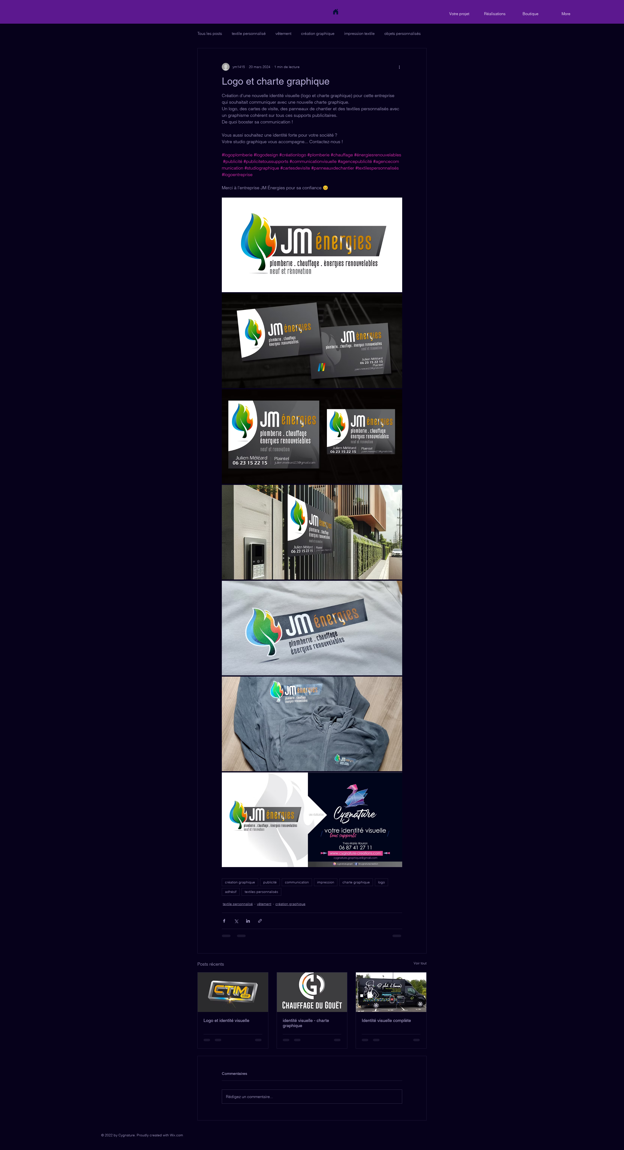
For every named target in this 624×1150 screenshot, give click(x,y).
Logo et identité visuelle (226, 1020)
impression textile (359, 33)
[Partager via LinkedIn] (248, 921)
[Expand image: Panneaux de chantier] (312, 436)
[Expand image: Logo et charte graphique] (312, 245)
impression (325, 882)
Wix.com (176, 1135)
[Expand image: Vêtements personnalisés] (312, 724)
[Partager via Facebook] (224, 921)
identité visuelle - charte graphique (306, 1023)
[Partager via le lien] (260, 921)
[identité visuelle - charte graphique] (312, 992)
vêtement (283, 33)
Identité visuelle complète (386, 1020)
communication (297, 882)
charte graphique (356, 882)
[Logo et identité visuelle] (233, 992)
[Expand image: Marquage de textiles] (312, 628)
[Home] (335, 12)
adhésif (230, 892)
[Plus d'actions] (399, 67)
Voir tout (420, 963)
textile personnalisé (249, 33)
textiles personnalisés (261, 892)
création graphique (317, 33)
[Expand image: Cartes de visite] (312, 340)
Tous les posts (209, 33)
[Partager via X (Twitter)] (236, 921)
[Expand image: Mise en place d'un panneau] (312, 532)
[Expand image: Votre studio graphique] (312, 819)
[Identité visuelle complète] (391, 992)
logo (381, 882)
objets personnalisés (402, 33)
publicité (270, 882)
